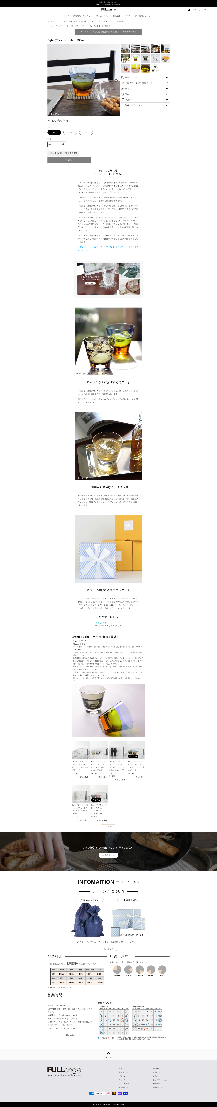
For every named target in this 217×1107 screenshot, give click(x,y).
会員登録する (108, 855)
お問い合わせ (144, 16)
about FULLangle (130, 16)
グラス (84, 26)
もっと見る (108, 827)
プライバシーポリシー (161, 1080)
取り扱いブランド (103, 16)
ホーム (49, 21)
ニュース (122, 1080)
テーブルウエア (72, 26)
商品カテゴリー (124, 1072)
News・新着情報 (74, 16)
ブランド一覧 (60, 21)
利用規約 (156, 1083)
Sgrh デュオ (96, 21)
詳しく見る (108, 949)
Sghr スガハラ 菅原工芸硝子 (78, 21)
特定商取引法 (158, 1087)
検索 (120, 1068)
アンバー (54, 132)
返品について (158, 1076)
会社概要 (156, 1068)
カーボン (70, 132)
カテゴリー (87, 16)
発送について (158, 1072)
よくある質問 (124, 1083)
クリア (86, 132)
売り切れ (69, 160)
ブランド (122, 1076)
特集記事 (116, 16)
